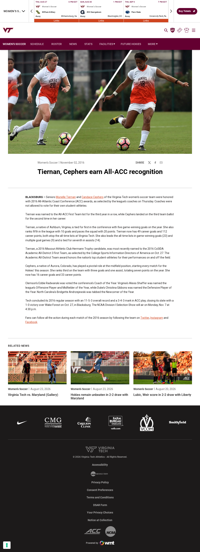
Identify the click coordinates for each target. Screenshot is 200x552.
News (73, 44)
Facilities (106, 44)
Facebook (31, 322)
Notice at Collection (100, 520)
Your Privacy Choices (100, 512)
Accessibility (100, 464)
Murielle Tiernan (66, 197)
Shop (187, 30)
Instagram (156, 317)
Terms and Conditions (100, 497)
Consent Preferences (100, 490)
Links (56, 20)
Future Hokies (131, 44)
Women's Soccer (48, 162)
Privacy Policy (100, 482)
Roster (56, 44)
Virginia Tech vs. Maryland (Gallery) (33, 395)
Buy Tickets (185, 11)
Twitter (144, 317)
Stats (88, 44)
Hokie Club (172, 30)
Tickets (179, 30)
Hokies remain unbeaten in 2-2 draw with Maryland (99, 396)
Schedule (37, 44)
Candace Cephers (93, 197)
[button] (31, 11)
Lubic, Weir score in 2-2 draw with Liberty (162, 395)
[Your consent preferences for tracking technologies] (7, 545)
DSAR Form (100, 505)
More (151, 44)
